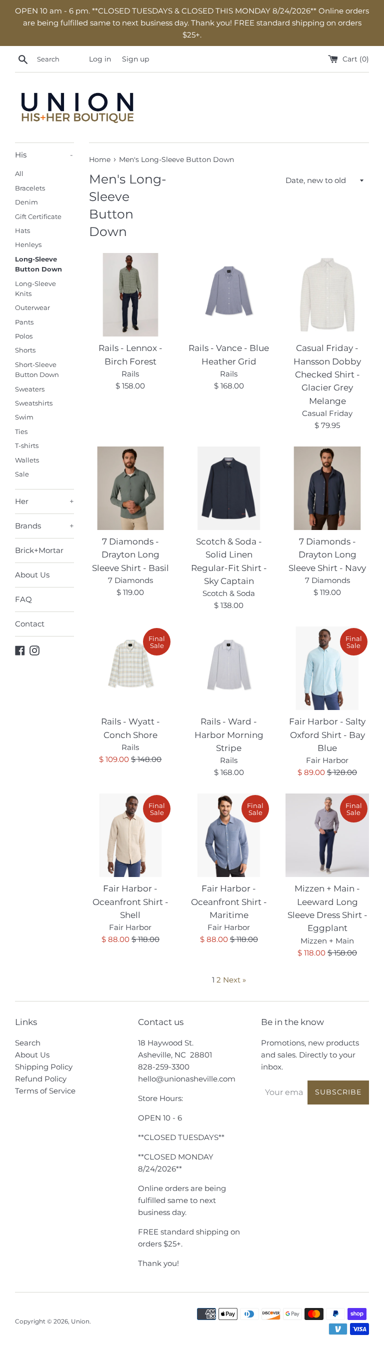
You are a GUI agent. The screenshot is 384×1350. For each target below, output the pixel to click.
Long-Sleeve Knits (35, 289)
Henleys (28, 244)
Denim (26, 202)
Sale (22, 474)
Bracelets (30, 188)
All (19, 174)
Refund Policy (40, 1079)
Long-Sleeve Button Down (38, 264)
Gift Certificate (38, 216)
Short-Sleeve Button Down (37, 369)
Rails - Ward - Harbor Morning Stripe (229, 734)
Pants (24, 322)
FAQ (23, 599)
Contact (29, 623)
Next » (234, 979)
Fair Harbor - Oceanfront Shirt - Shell (130, 902)
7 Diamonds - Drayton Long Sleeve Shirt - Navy (327, 554)
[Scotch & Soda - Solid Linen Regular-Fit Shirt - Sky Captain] (228, 488)
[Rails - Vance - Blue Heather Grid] (228, 294)
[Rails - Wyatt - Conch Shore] (130, 668)
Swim (24, 417)
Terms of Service (45, 1091)
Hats (22, 230)
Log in (100, 59)
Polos (23, 336)
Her (44, 501)
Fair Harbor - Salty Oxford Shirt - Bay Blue (327, 734)
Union (80, 1321)
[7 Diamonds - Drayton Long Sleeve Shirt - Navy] (327, 488)
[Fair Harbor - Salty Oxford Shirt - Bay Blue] (327, 668)
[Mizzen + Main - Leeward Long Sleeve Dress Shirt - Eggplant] (327, 835)
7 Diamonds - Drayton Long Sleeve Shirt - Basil (130, 554)
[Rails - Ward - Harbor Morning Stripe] (228, 668)
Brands (44, 525)
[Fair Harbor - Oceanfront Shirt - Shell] (130, 835)
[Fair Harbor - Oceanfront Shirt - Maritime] (228, 835)
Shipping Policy (43, 1067)
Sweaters (29, 389)
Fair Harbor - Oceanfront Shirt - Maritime (229, 902)
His (44, 155)
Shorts (25, 350)
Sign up (135, 59)
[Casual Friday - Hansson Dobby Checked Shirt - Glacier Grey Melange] (327, 294)
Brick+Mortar (39, 550)
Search (27, 1043)
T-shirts (26, 446)
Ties (21, 432)
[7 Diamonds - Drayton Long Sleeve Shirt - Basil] (130, 488)
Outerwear (32, 308)
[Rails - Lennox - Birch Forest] (130, 294)
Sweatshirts (33, 403)
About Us (32, 575)
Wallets (27, 460)
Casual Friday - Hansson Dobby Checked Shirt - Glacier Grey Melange (327, 374)
